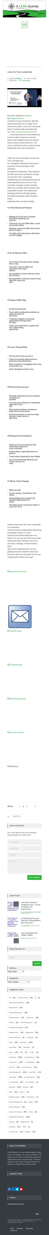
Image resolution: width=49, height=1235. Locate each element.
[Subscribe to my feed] (24, 587)
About (12, 1228)
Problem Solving (14, 1097)
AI (21, 925)
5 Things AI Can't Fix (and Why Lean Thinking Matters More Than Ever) (31, 920)
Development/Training (16, 1027)
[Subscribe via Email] (24, 617)
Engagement (29, 1032)
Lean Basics (13, 1062)
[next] (16, 940)
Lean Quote (24, 912)
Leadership (16, 816)
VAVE (24, 1127)
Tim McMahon (17, 78)
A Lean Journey (23, 998)
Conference (30, 1017)
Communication (14, 1017)
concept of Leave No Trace (26, 132)
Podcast (22, 1092)
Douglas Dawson (17, 118)
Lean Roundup (13, 1082)
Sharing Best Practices (16, 1117)
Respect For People (35, 912)
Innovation (26, 1047)
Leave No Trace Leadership (19, 72)
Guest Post (23, 1042)
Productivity (30, 1097)
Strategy (11, 1122)
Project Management (15, 1102)
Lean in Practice (27, 1067)
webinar (28, 116)
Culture (11, 1022)
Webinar (28, 1132)
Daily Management (27, 1022)
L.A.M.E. (31, 1052)
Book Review (13, 1007)
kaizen (11, 1052)
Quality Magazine (14, 1107)
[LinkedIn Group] (24, 646)
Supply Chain (25, 1122)
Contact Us (13, 1230)
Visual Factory (13, 1132)
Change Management (16, 1012)
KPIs (21, 1052)
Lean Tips (24, 938)
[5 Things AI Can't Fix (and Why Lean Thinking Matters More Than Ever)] (13, 923)
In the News (12, 1047)
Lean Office (32, 1072)
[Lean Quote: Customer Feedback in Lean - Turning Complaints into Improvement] (13, 907)
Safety (31, 1112)
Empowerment (13, 1032)
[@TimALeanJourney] (24, 714)
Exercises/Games (15, 1037)
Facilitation (30, 1037)
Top (37, 1214)
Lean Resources (29, 1077)
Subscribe (20, 1228)
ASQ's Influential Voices (16, 1002)
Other (11, 1092)
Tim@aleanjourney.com (15, 1204)
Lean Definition (30, 1062)
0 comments (25, 80)
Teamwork (12, 1127)
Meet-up (25, 1087)
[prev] (16, 904)
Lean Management (15, 1072)
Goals (11, 1042)
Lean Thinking (29, 1082)
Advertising (29, 1228)
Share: (10, 806)
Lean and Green (29, 1057)
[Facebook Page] (24, 680)
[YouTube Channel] (24, 748)
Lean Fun (12, 1067)
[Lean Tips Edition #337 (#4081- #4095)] (13, 937)
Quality (30, 1102)
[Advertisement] (24, 46)
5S (10, 998)
